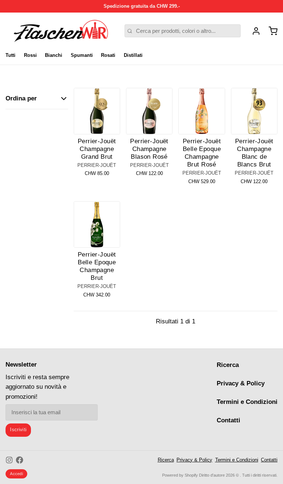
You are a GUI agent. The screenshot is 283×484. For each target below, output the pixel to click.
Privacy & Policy (241, 383)
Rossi (30, 55)
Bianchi (53, 55)
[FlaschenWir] (61, 31)
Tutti (10, 55)
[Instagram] (9, 460)
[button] (97, 124)
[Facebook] (19, 460)
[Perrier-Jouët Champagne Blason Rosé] (149, 111)
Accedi (16, 473)
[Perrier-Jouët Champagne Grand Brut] (97, 111)
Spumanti (82, 55)
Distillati (133, 55)
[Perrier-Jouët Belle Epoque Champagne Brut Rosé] (201, 111)
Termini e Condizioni (247, 401)
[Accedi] (253, 31)
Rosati (108, 55)
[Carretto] (270, 31)
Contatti (228, 420)
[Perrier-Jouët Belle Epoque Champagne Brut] (97, 224)
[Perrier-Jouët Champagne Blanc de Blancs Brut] (254, 111)
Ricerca (228, 364)
